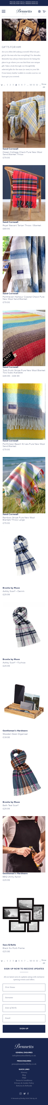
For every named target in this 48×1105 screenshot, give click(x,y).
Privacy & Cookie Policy (24, 1083)
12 (37, 85)
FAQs (24, 1078)
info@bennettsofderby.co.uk (24, 1056)
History (24, 1072)
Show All (43, 85)
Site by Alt (33, 1098)
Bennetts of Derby (24, 11)
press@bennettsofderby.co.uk (24, 1064)
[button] (3, 11)
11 (34, 85)
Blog (24, 1075)
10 (31, 85)
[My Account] (39, 11)
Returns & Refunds (24, 1086)
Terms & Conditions (24, 1080)
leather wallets (18, 73)
